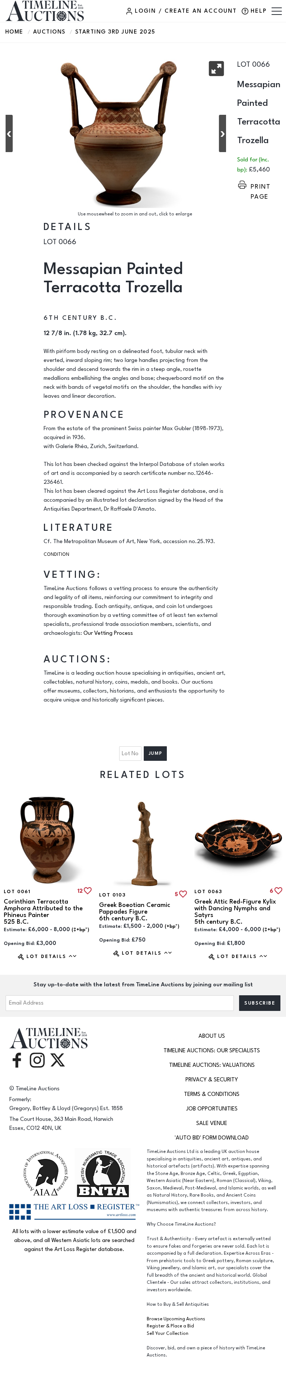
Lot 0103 (112, 895)
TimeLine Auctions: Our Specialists (211, 1050)
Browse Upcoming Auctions (176, 1319)
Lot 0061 (17, 891)
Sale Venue (211, 1123)
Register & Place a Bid (170, 1326)
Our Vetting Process (108, 633)
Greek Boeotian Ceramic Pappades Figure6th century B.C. (134, 912)
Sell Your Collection (167, 1333)
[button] (216, 68)
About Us (211, 1036)
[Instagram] (37, 1059)
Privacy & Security (211, 1080)
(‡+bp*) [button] (80, 929)
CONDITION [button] (56, 554)
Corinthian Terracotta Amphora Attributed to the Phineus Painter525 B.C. (43, 911)
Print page (261, 186)
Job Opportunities (212, 1109)
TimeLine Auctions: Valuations (212, 1065)
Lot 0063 (208, 891)
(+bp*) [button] (172, 926)
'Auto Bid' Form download (212, 1138)
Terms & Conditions (211, 1094)
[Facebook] (16, 1059)
